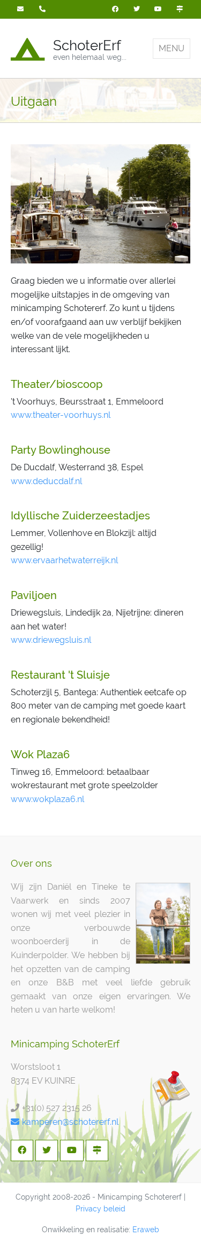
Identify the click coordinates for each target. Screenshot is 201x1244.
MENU (171, 48)
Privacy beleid (100, 1208)
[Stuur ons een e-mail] (22, 9)
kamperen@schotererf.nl (70, 1122)
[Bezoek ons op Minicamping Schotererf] (179, 9)
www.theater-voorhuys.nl (60, 415)
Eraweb (145, 1229)
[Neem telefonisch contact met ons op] (44, 9)
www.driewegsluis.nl (51, 640)
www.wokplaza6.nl (47, 799)
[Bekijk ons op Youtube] (158, 9)
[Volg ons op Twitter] (136, 9)
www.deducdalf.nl (46, 481)
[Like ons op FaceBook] (115, 9)
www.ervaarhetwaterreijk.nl (64, 560)
